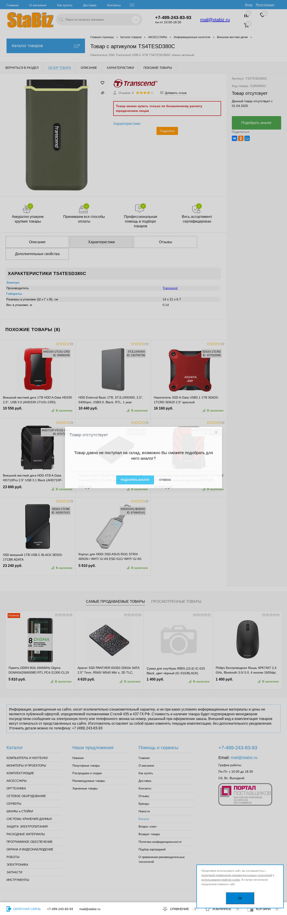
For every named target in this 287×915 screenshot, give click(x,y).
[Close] (216, 432)
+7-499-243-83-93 (60, 909)
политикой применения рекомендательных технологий (236, 875)
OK (240, 898)
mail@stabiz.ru (89, 909)
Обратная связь (26, 909)
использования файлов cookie (220, 879)
